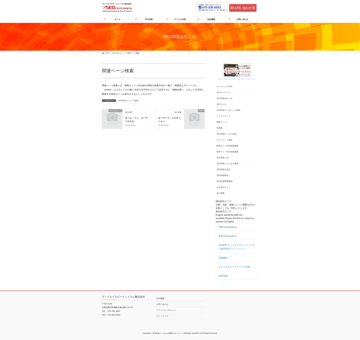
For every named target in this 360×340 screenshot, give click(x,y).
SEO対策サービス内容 (226, 134)
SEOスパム (222, 104)
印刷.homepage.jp (228, 227)
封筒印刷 (223, 276)
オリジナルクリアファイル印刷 (234, 267)
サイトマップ (162, 316)
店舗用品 (223, 258)
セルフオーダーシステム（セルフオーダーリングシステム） (237, 79)
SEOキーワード (223, 92)
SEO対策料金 (223, 175)
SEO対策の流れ (223, 169)
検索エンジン (222, 122)
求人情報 (220, 193)
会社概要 (160, 298)
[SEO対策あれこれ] (112, 115)
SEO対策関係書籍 (224, 181)
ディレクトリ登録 (224, 140)
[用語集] (194, 115)
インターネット (223, 116)
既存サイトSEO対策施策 (227, 152)
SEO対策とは (223, 157)
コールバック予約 (224, 86)
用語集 (136, 101)
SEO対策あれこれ (124, 101)
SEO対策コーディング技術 (228, 110)
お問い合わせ (162, 304)
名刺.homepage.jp (228, 236)
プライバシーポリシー (166, 310)
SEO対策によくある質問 (227, 163)
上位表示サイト (223, 187)
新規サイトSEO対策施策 (227, 146)
